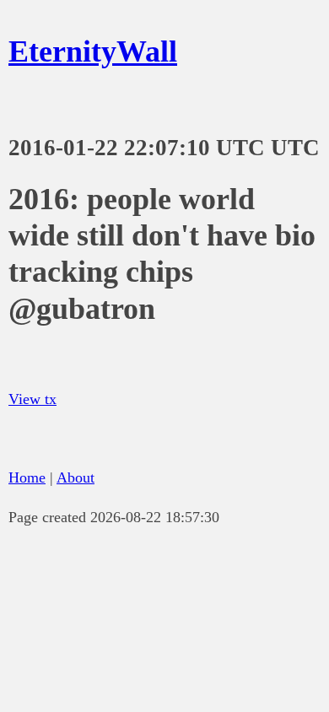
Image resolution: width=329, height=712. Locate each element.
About (75, 477)
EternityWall (92, 51)
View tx (32, 399)
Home (27, 477)
